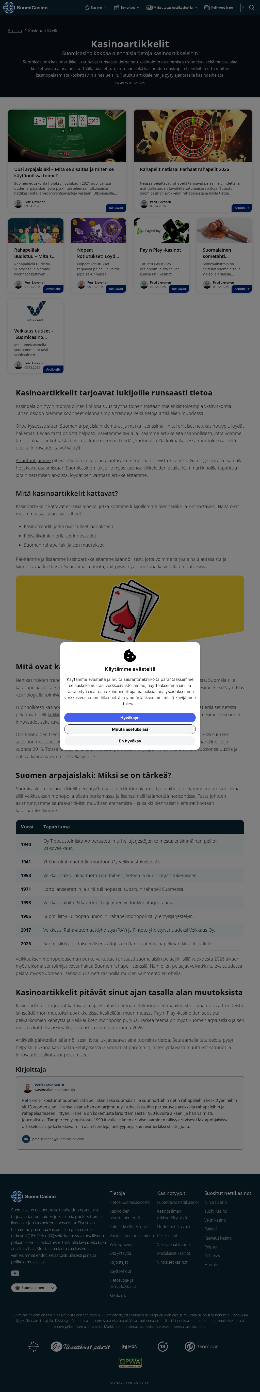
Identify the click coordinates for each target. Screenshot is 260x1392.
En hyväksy (130, 740)
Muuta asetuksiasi (130, 729)
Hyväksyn (130, 717)
